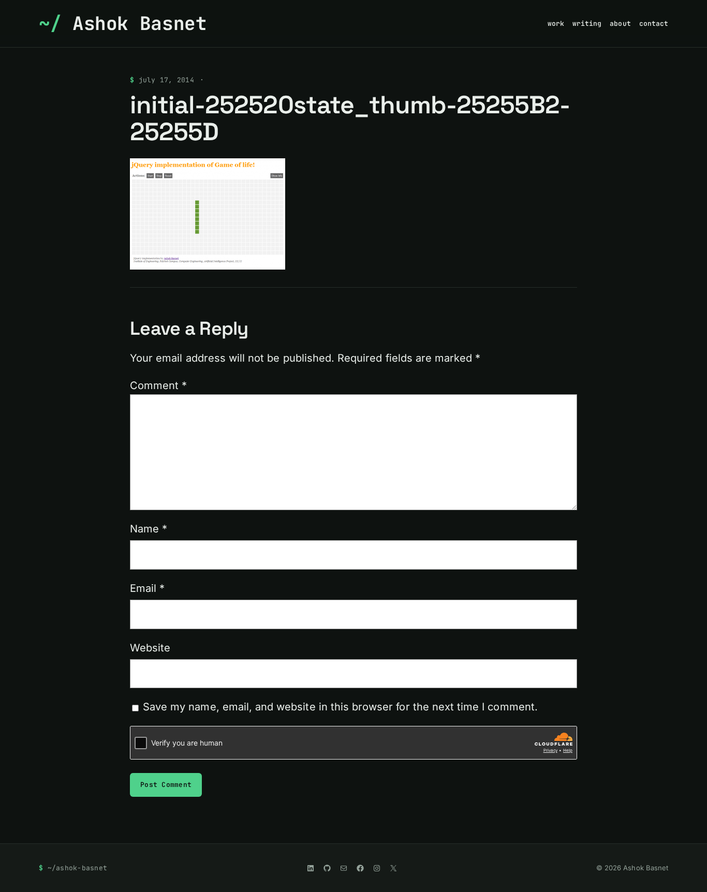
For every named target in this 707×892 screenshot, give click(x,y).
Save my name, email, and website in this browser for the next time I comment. (340, 707)
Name (148, 529)
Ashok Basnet (139, 23)
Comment (158, 385)
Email (147, 588)
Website (150, 648)
